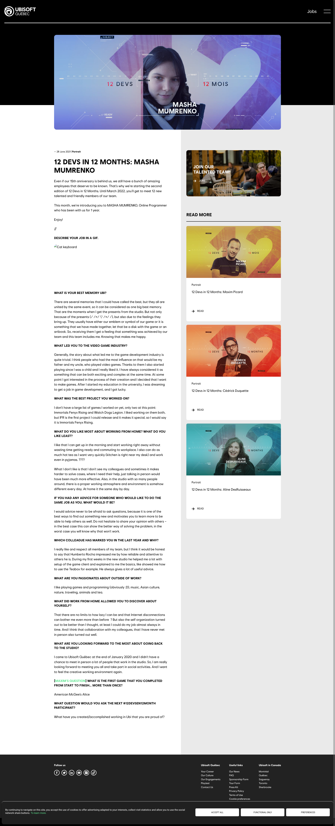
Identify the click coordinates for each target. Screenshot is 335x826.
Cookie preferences (239, 798)
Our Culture (207, 775)
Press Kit (233, 787)
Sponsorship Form (238, 779)
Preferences (308, 812)
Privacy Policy (236, 790)
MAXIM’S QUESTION (70, 681)
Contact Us (207, 787)
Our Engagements (210, 779)
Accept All (217, 812)
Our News (234, 771)
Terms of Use (236, 794)
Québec (263, 775)
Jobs (312, 11)
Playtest (205, 783)
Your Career (207, 771)
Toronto (263, 783)
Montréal (264, 771)
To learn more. (38, 813)
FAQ (231, 775)
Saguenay (264, 779)
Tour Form (234, 783)
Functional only (263, 812)
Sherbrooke (265, 787)
